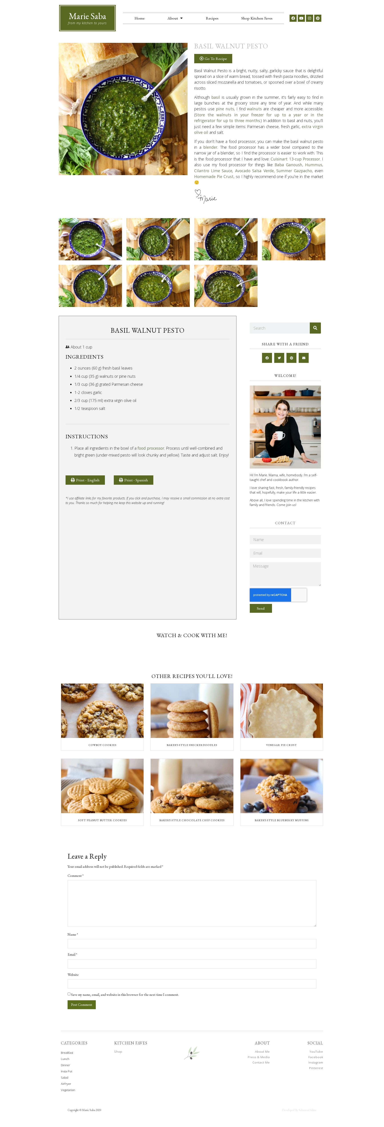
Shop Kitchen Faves (256, 18)
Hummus (313, 164)
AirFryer (66, 1084)
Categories (74, 1043)
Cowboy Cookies (102, 745)
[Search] (315, 328)
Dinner (65, 1065)
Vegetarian (68, 1090)
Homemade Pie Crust (214, 176)
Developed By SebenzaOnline (299, 1110)
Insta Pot (66, 1071)
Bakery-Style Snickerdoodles (192, 745)
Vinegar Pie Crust (281, 745)
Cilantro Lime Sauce (213, 170)
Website (73, 975)
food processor (151, 448)
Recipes (212, 18)
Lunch (65, 1059)
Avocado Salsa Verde (254, 170)
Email (72, 954)
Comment (76, 876)
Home (139, 18)
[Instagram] (309, 18)
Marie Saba (87, 16)
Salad (64, 1078)
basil (215, 97)
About (173, 18)
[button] (133, 480)
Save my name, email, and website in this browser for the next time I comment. (125, 995)
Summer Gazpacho (294, 170)
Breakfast (67, 1053)
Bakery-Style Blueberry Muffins (282, 820)
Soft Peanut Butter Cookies (102, 820)
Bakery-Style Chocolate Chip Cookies (192, 820)
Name (73, 934)
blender (210, 147)
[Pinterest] (317, 18)
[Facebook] (293, 18)
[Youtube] (301, 18)
